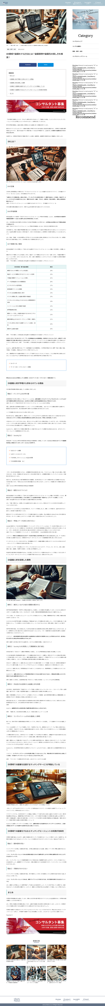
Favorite (8, 915)
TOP (7, 45)
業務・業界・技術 (14, 45)
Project (77, 3)
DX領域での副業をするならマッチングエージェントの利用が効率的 (28, 90)
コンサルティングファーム (79, 56)
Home (68, 3)
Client (98, 3)
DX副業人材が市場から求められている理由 (22, 79)
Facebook (28, 64)
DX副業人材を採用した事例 (17, 83)
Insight (88, 3)
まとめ (12, 93)
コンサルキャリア (77, 41)
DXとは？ (12, 76)
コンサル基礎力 (76, 46)
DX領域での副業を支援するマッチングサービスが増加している (27, 86)
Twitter (45, 64)
